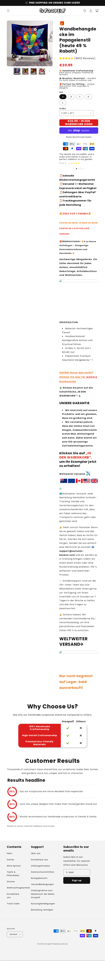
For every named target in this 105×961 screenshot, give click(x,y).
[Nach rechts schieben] (49, 71)
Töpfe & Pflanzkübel (13, 874)
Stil (61, 92)
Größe (62, 108)
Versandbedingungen (42, 884)
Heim (9, 853)
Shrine (65, 944)
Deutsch (13, 934)
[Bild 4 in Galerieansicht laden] (42, 71)
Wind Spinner (14, 865)
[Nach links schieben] (10, 71)
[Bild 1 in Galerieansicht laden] (17, 71)
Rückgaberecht (39, 878)
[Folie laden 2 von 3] (79, 169)
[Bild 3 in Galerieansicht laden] (33, 71)
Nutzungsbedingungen (43, 903)
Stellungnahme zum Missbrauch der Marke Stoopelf (42, 894)
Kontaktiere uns (13, 896)
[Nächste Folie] (84, 168)
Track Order (13, 903)
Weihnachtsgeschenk (18, 887)
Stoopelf (48, 944)
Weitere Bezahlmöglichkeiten (79, 137)
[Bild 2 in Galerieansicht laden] (25, 71)
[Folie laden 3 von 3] (81, 169)
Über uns (35, 853)
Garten (10, 859)
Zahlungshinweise (40, 865)
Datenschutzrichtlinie (42, 872)
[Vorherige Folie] (73, 168)
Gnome (11, 881)
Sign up (76, 880)
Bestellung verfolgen (42, 909)
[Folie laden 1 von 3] (76, 169)
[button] (8, 11)
